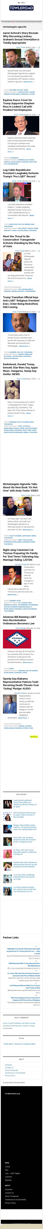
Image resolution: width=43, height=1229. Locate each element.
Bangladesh (8, 428)
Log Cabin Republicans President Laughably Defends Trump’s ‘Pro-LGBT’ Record (21, 173)
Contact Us (9, 1067)
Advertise (8, 1065)
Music (31, 422)
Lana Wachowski (31, 428)
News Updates (9, 432)
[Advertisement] (21, 458)
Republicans (29, 224)
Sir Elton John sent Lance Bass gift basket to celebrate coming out (24, 852)
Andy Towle (22, 540)
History (20, 90)
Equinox (7, 162)
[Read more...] (29, 82)
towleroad (14, 158)
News (34, 430)
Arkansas (21, 670)
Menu (23, 3)
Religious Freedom (11, 358)
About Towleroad (11, 1070)
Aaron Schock (23, 92)
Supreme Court (15, 601)
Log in (28, 1223)
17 (39, 379)
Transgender (30, 291)
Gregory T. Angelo (11, 230)
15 (39, 115)
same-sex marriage (30, 609)
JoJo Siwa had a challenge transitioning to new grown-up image (24, 877)
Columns (8, 1177)
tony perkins (9, 611)
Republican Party (18, 291)
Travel (25, 90)
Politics (21, 224)
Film (6, 1170)
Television (33, 432)
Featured (13, 90)
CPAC (20, 289)
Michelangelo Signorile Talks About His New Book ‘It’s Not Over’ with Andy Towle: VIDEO (20, 487)
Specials (8, 1180)
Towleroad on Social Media (15, 1073)
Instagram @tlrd (29, 1044)
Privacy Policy (10, 1076)
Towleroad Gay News (21, 8)
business (21, 160)
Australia (26, 426)
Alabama (21, 726)
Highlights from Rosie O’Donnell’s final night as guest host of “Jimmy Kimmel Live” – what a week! (23, 951)
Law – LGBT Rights (12, 1173)
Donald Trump (33, 228)
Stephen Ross (13, 164)
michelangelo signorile (19, 94)
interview (7, 542)
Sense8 (25, 432)
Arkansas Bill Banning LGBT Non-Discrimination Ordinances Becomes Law (19, 620)
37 (39, 47)
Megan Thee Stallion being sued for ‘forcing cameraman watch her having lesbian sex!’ (25, 827)
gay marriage (23, 605)
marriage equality (25, 607)
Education (13, 224)
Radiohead (19, 432)
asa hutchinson (32, 670)
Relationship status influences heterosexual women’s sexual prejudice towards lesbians (25, 864)
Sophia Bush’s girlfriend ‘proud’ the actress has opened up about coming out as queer (25, 803)
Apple (20, 426)
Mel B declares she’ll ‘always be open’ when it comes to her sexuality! (24, 815)
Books (30, 540)
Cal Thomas (22, 603)
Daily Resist (30, 160)
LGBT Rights (26, 536)
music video (27, 430)
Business (13, 352)
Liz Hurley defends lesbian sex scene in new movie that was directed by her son (24, 889)
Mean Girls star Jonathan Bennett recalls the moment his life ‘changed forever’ (24, 839)
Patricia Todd (28, 728)
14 (39, 312)
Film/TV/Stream (23, 422)
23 (39, 251)
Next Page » (34, 737)
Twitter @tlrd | (8, 1044)
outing (32, 94)
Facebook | (18, 1044)
